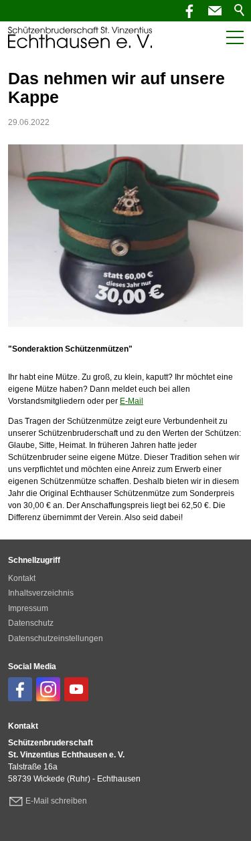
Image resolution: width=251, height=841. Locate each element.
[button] (215, 10)
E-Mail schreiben (56, 801)
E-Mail (131, 401)
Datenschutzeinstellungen (55, 638)
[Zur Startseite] (80, 37)
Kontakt (21, 578)
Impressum (28, 608)
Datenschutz (31, 623)
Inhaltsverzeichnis (41, 593)
